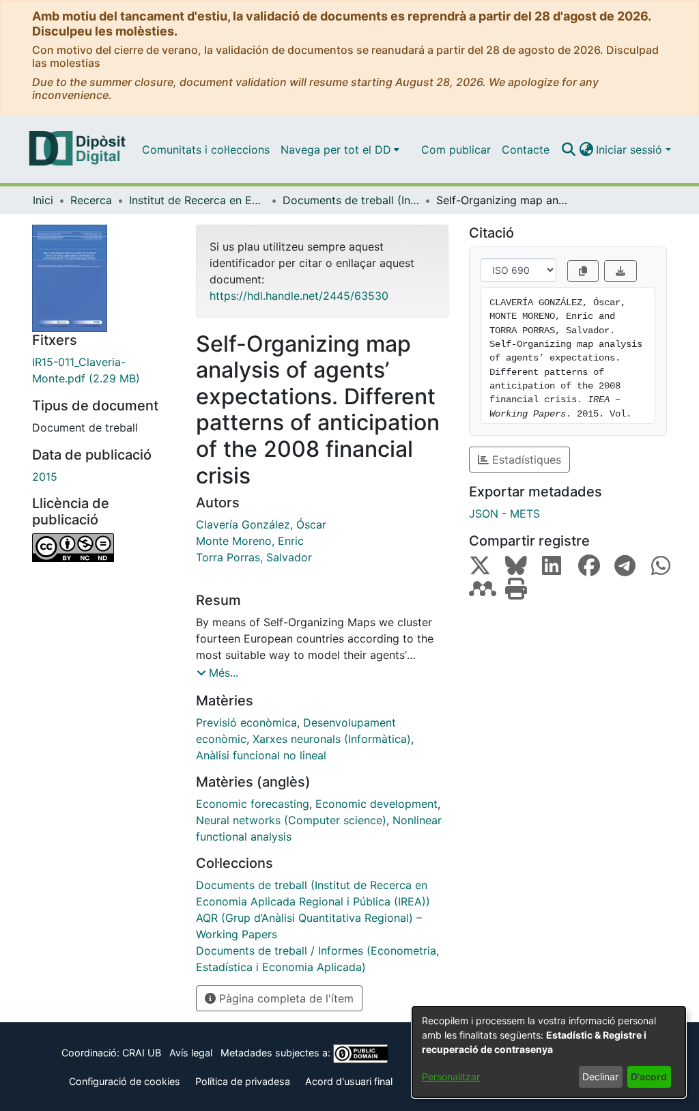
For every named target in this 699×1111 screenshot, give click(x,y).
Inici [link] (43, 200)
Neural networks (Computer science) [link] (291, 820)
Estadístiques (525, 459)
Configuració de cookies (124, 1081)
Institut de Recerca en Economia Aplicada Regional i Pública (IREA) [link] (197, 200)
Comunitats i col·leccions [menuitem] (206, 149)
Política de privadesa (242, 1081)
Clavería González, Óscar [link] (261, 524)
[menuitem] (340, 149)
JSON (483, 513)
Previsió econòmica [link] (246, 722)
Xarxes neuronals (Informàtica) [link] (332, 739)
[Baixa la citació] (620, 271)
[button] (568, 149)
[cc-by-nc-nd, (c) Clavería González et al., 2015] (103, 547)
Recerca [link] (91, 200)
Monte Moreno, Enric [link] (250, 541)
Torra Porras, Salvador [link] (254, 557)
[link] (103, 370)
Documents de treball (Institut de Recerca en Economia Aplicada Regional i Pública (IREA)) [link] (351, 200)
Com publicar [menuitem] (456, 149)
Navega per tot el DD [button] (336, 149)
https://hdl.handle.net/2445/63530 (299, 296)
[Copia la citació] (583, 271)
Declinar (600, 1076)
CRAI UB (141, 1052)
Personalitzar (451, 1076)
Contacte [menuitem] (526, 149)
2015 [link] (44, 476)
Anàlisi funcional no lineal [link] (261, 755)
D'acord (649, 1076)
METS (525, 513)
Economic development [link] (376, 804)
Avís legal (190, 1052)
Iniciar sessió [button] (631, 149)
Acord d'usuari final (349, 1081)
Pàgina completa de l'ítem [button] (285, 998)
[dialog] (548, 1052)
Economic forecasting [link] (252, 804)
